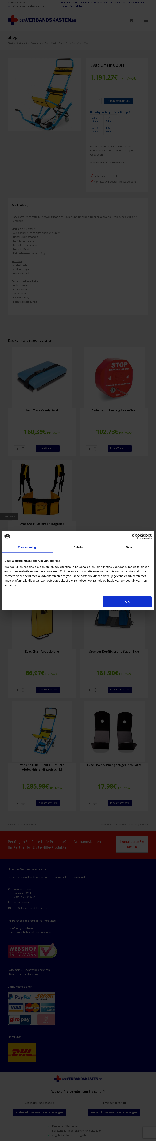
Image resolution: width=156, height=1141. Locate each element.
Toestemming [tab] (27, 547)
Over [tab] (129, 547)
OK (127, 601)
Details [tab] (78, 547)
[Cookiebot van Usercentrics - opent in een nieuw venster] (135, 536)
